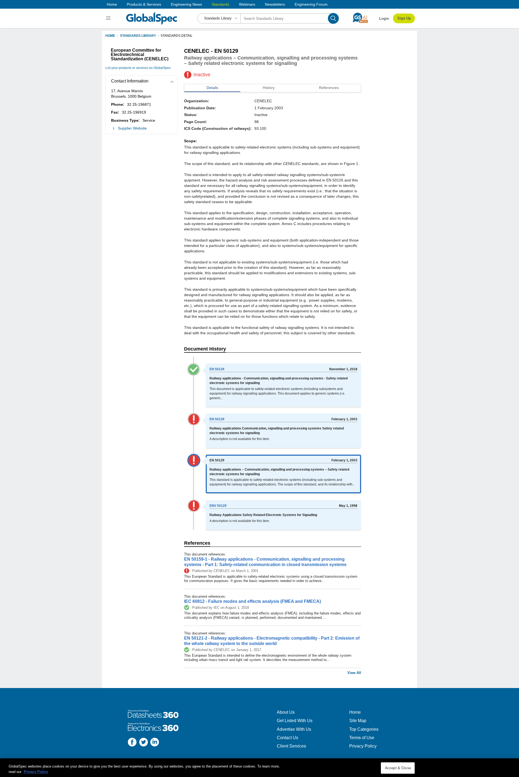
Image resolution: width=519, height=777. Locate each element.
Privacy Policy (363, 746)
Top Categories (363, 729)
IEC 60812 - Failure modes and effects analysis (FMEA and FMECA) (252, 601)
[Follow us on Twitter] (143, 743)
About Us (286, 712)
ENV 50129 (218, 506)
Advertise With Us (294, 729)
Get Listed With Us (294, 720)
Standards (220, 4)
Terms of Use (361, 737)
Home (112, 4)
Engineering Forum (311, 4)
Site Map (357, 720)
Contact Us (287, 737)
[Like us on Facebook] (132, 743)
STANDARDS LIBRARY (138, 36)
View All (354, 673)
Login (384, 18)
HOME (110, 36)
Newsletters (275, 4)
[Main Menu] (109, 18)
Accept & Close (398, 768)
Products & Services (144, 4)
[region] (259, 767)
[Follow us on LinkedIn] (154, 743)
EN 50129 (216, 369)
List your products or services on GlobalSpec (138, 68)
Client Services (291, 746)
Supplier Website (132, 128)
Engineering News (186, 4)
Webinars (247, 4)
